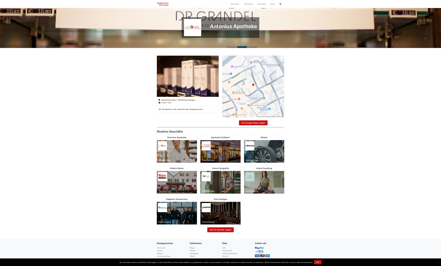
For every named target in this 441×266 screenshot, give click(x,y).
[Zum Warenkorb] (280, 4)
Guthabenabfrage (163, 256)
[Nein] (438, 262)
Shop (272, 4)
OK (317, 262)
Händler (193, 251)
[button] (161, 76)
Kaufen (159, 251)
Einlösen (160, 253)
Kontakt (225, 256)
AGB (224, 248)
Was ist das (161, 248)
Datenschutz (227, 251)
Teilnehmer (248, 4)
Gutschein (261, 4)
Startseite (235, 4)
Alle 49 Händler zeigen (220, 230)
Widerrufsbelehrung (229, 253)
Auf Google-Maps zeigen (253, 123)
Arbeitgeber (194, 253)
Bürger (192, 248)
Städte (192, 256)
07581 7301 (165, 103)
